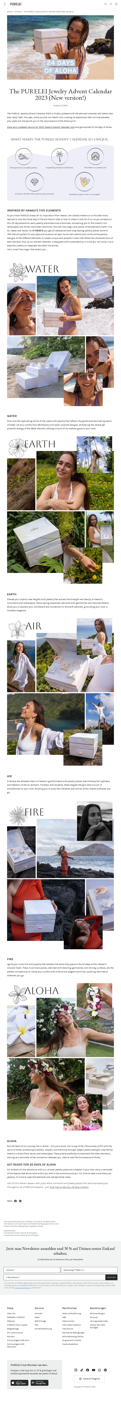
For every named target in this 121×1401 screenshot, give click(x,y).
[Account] (111, 4)
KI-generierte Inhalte (71, 1340)
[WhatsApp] (99, 1370)
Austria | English (91, 1378)
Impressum (67, 1328)
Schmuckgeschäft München (15, 1345)
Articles (18, 11)
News (37, 1317)
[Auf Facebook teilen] (15, 1201)
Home (9, 11)
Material (11, 1321)
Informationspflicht (71, 1325)
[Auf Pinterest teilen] (20, 1201)
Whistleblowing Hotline (73, 1336)
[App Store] (19, 1383)
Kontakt (38, 1313)
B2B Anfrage (40, 1321)
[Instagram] (76, 1370)
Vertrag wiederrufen (99, 1321)
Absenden (111, 1277)
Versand (94, 1317)
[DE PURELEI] (15, 4)
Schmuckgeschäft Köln (18, 1340)
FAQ (36, 1325)
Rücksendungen (97, 1313)
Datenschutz (68, 1321)
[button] (105, 4)
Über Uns (11, 1313)
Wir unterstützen (15, 1332)
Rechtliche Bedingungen (73, 1332)
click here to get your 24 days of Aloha (69, 1187)
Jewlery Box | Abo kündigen (97, 1326)
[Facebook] (87, 1370)
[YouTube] (93, 1370)
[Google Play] (39, 1383)
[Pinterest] (105, 1370)
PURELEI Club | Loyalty (17, 1325)
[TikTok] (82, 1370)
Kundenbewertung (43, 1328)
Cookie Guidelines (70, 1344)
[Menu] (4, 4)
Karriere (10, 1336)
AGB (64, 1317)
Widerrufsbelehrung (71, 1313)
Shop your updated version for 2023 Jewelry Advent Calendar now (41, 127)
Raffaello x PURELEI (16, 1317)
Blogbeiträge (13, 1328)
